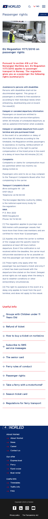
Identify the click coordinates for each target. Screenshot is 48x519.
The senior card (15, 357)
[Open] (43, 6)
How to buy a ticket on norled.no (25, 336)
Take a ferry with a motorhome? (24, 385)
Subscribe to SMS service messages (16, 346)
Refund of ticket (15, 326)
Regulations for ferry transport (23, 403)
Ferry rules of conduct (19, 366)
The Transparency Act (30, 515)
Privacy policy (15, 515)
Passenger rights (15, 376)
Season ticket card (16, 394)
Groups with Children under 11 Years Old (23, 316)
